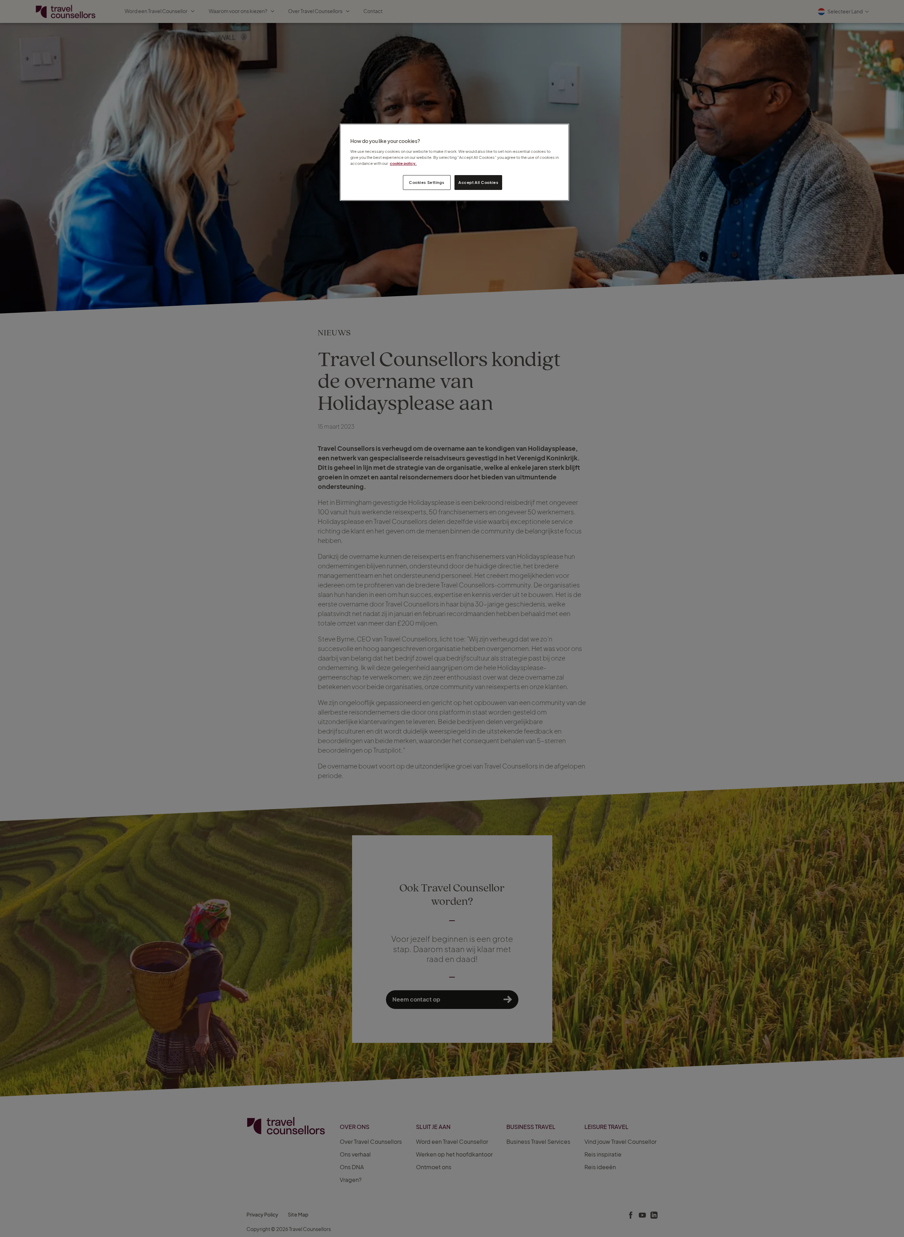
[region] (454, 162)
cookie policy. (403, 163)
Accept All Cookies (478, 182)
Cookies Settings (426, 182)
